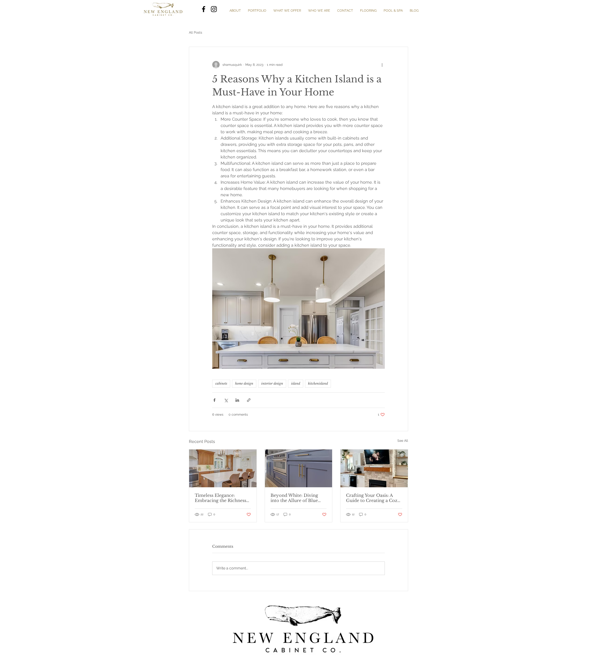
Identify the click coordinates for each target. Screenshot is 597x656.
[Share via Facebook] (214, 400)
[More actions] (382, 64)
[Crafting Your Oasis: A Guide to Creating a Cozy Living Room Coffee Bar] (374, 468)
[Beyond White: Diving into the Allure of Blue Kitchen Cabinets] (298, 468)
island (295, 383)
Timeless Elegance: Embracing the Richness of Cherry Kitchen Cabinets (220, 498)
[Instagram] (214, 9)
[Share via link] (248, 400)
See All (402, 440)
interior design (272, 383)
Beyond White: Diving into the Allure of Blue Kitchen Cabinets (294, 498)
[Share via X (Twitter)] (226, 400)
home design (244, 383)
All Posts (195, 32)
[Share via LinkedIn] (237, 400)
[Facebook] (204, 9)
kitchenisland (318, 383)
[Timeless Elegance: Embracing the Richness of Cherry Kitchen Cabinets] (223, 468)
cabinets (221, 383)
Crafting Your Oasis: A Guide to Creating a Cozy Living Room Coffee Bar (373, 498)
